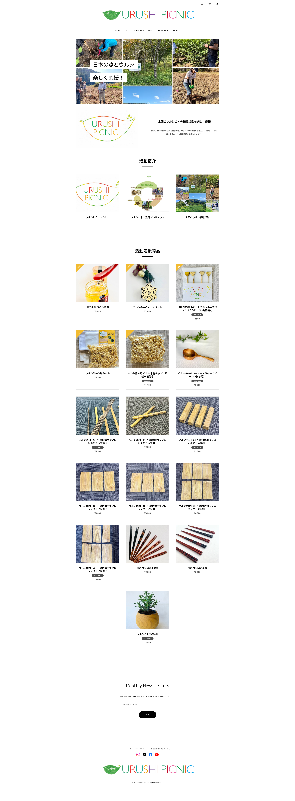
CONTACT (176, 30)
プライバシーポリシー (138, 748)
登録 (147, 714)
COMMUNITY (162, 30)
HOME (117, 30)
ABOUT (127, 30)
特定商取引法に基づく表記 (160, 748)
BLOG (150, 30)
